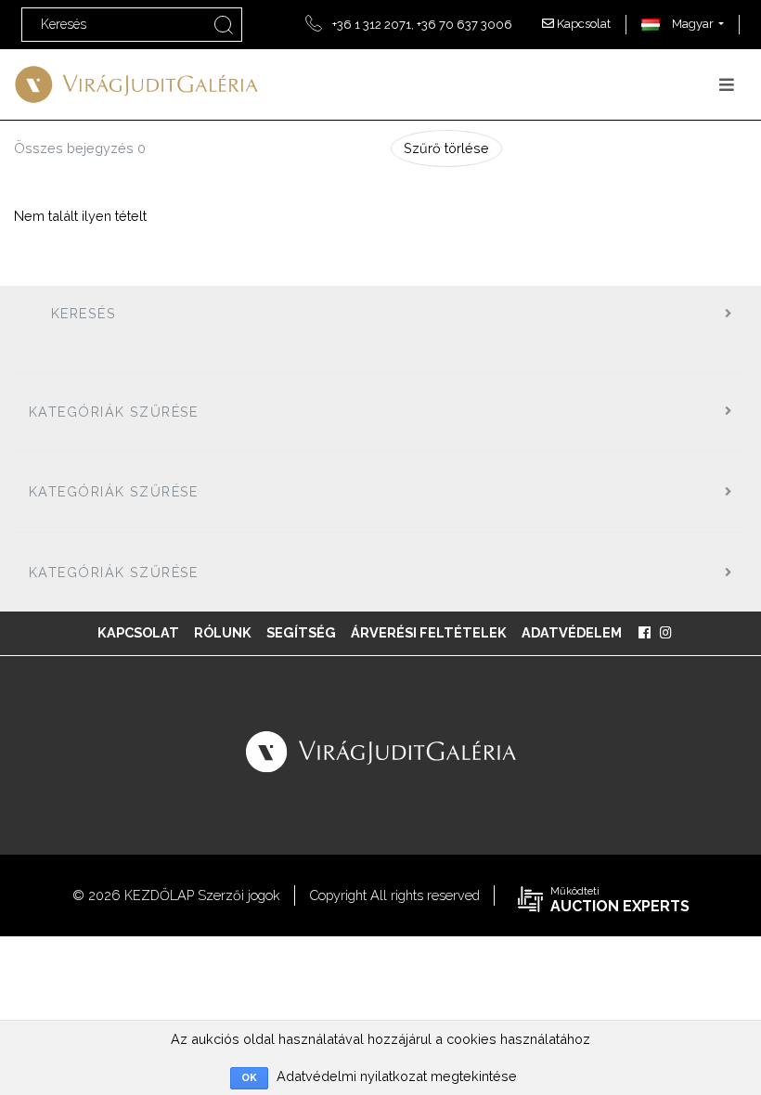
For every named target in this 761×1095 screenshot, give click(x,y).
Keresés (83, 313)
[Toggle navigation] (726, 84)
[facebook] (644, 633)
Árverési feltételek (429, 632)
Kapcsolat (582, 24)
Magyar (691, 24)
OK (249, 1078)
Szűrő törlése (446, 148)
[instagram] (666, 633)
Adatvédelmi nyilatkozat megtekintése (397, 1076)
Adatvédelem (572, 632)
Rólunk (223, 632)
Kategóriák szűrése (114, 411)
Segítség (301, 632)
